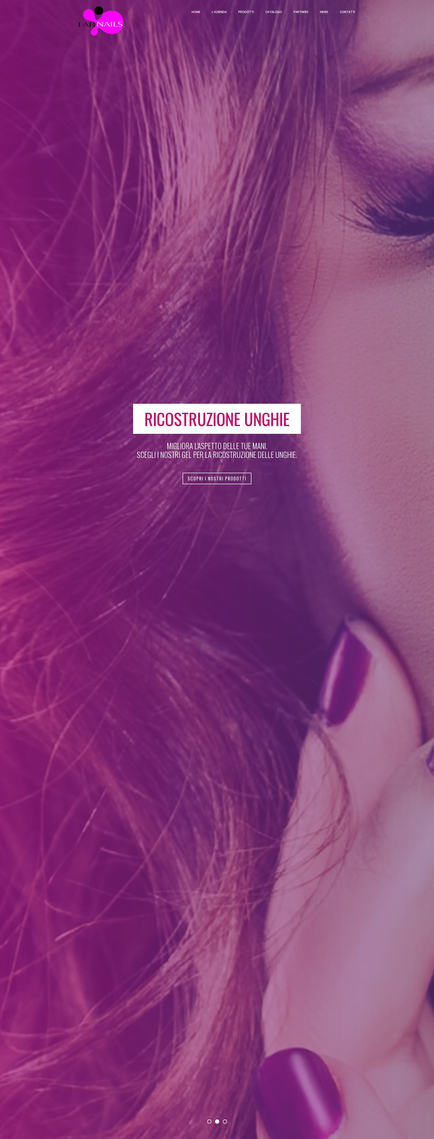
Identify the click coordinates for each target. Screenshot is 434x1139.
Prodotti (246, 12)
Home (196, 12)
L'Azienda (219, 12)
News (324, 12)
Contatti (347, 12)
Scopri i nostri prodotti (217, 478)
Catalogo (273, 12)
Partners (301, 12)
